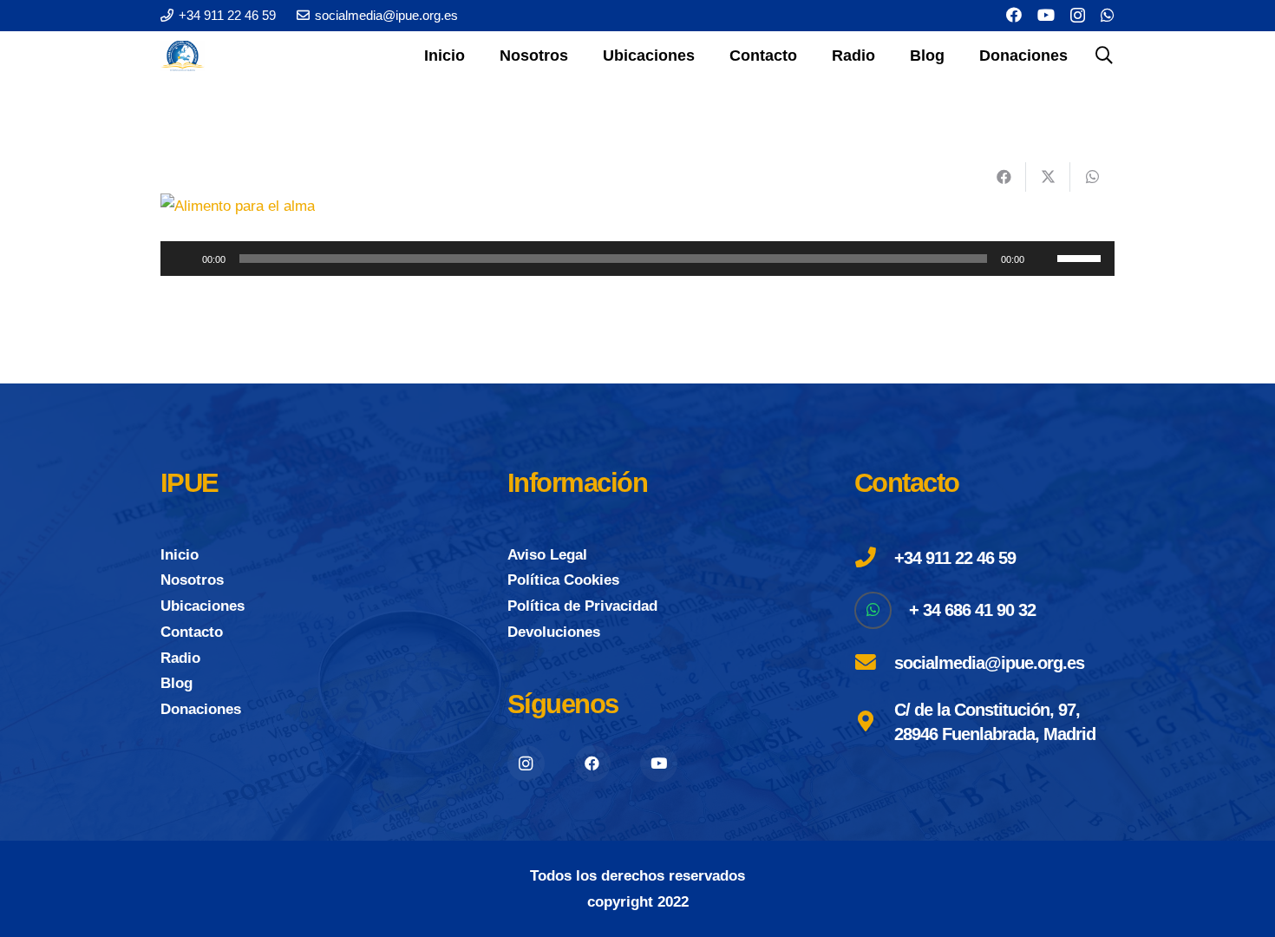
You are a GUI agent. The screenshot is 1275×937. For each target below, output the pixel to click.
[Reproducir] (183, 258)
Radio (180, 658)
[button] (582, 55)
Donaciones (200, 709)
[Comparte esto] (1004, 177)
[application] (637, 258)
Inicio (179, 555)
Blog (176, 683)
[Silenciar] (1043, 258)
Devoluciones (553, 632)
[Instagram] (1077, 15)
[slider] (1081, 256)
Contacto (191, 632)
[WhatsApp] (1108, 15)
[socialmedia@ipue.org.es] (874, 662)
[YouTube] (1046, 15)
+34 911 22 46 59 (955, 557)
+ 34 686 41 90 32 (972, 609)
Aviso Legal (547, 555)
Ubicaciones (202, 606)
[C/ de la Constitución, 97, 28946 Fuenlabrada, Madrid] (874, 721)
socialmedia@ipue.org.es (989, 662)
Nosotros (192, 580)
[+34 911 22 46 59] (874, 557)
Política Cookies (563, 580)
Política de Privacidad (582, 606)
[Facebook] (1014, 15)
